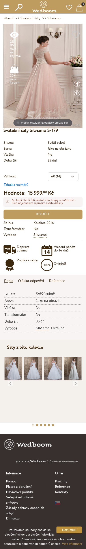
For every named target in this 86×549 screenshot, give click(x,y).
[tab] (10, 281)
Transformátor (14, 229)
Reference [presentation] (57, 281)
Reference (62, 486)
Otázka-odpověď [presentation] (31, 281)
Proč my (61, 481)
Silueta (9, 143)
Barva (8, 149)
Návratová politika (20, 492)
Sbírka (8, 223)
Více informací (72, 543)
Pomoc (11, 481)
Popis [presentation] (8, 281)
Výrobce (10, 235)
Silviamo (40, 234)
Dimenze (13, 518)
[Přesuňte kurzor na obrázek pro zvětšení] (42, 75)
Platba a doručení (19, 486)
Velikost (10, 176)
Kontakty (61, 492)
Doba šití (10, 160)
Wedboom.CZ (40, 461)
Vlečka (9, 155)
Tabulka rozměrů (16, 184)
